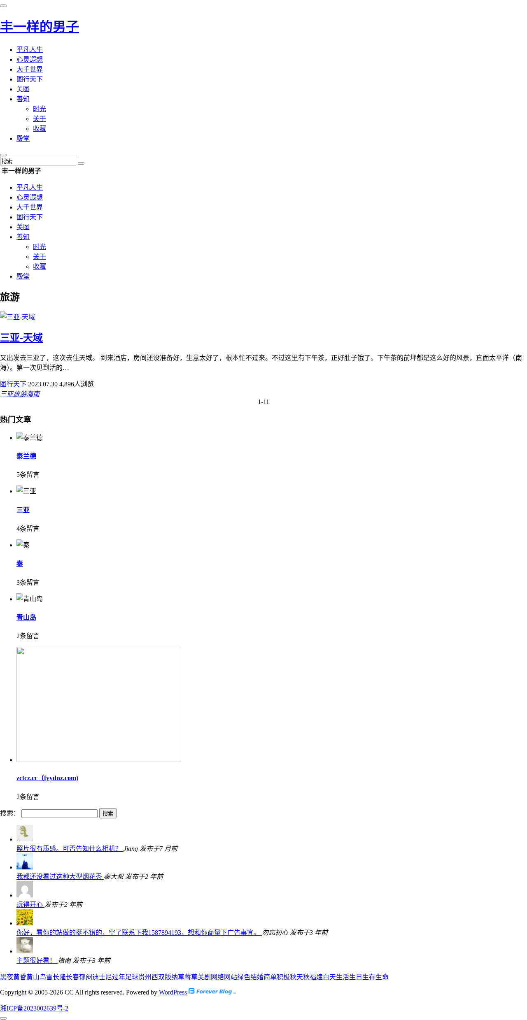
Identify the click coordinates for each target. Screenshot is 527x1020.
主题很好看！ (37, 960)
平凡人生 (29, 49)
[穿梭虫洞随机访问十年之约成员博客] (212, 992)
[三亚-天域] (17, 317)
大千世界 (29, 69)
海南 (33, 393)
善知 (23, 98)
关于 (39, 118)
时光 (39, 108)
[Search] (81, 163)
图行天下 (29, 79)
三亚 (6, 393)
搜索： (10, 813)
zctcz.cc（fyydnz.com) (47, 777)
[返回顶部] (3, 1018)
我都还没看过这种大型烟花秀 (60, 876)
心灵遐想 (29, 59)
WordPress (173, 992)
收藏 (39, 128)
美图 (23, 89)
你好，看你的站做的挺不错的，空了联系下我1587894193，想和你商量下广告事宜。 (139, 932)
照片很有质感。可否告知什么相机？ (70, 848)
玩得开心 (30, 904)
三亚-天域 (21, 337)
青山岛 (26, 617)
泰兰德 (26, 456)
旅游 (19, 393)
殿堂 (23, 138)
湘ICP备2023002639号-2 (34, 1008)
